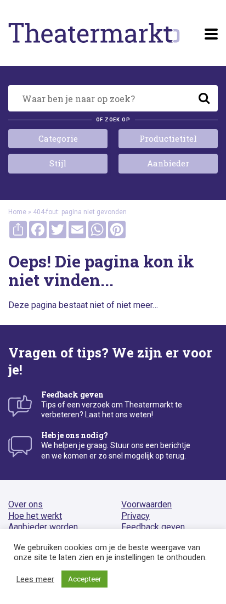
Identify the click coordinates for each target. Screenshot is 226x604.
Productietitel (168, 138)
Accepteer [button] (84, 579)
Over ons (25, 504)
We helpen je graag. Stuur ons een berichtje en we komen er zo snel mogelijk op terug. (115, 445)
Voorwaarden (146, 504)
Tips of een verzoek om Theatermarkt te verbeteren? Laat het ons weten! (111, 404)
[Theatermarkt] (94, 33)
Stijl (57, 163)
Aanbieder (168, 163)
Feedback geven (153, 527)
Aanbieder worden (43, 527)
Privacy (135, 516)
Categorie (58, 138)
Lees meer (35, 579)
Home (17, 212)
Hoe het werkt (35, 516)
